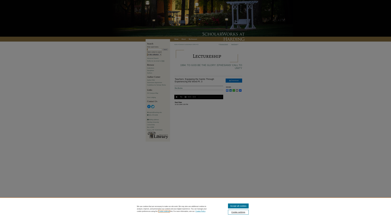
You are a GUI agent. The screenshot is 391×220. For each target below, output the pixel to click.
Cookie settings (164, 211)
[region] (195, 209)
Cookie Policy (200, 211)
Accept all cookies (238, 206)
